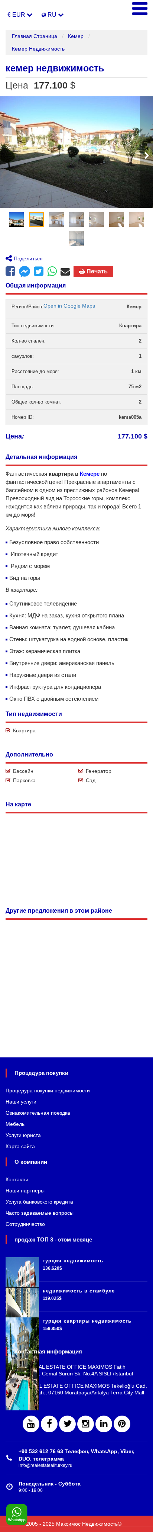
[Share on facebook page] (24, 272)
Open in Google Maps (69, 306)
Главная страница (34, 36)
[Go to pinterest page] (122, 1424)
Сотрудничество (25, 1224)
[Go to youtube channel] (31, 1424)
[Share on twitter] (38, 271)
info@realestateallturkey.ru (45, 1465)
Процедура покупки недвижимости (48, 1090)
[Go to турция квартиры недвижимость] (22, 1326)
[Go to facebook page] (10, 271)
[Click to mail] (65, 271)
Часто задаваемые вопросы (40, 1213)
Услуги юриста (23, 1135)
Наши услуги (21, 1102)
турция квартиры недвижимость (87, 1321)
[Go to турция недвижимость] (22, 1266)
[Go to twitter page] (67, 1424)
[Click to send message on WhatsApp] (16, 1515)
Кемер (76, 36)
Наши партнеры (25, 1191)
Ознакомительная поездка (38, 1113)
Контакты (17, 1179)
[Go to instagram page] (85, 1424)
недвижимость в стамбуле (79, 1291)
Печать (97, 271)
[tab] (16, 219)
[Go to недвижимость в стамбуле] (22, 1296)
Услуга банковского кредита (39, 1202)
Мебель (15, 1124)
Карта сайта (20, 1146)
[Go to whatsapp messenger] (52, 271)
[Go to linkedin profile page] (103, 1424)
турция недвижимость (73, 1260)
